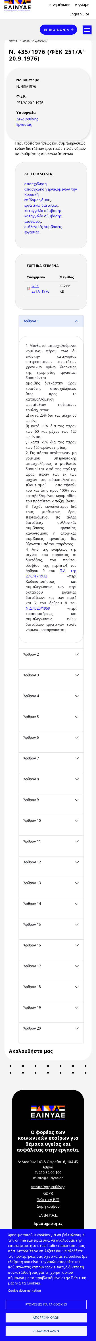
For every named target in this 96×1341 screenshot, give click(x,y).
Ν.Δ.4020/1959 (38, 608)
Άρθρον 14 (32, 903)
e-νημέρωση (59, 4)
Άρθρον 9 (31, 799)
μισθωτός (32, 221)
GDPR (48, 1193)
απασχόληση (35, 183)
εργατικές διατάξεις (41, 205)
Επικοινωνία (56, 29)
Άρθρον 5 (31, 716)
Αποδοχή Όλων (46, 1330)
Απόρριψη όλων (46, 1317)
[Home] (19, 5)
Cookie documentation (24, 1290)
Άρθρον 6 (31, 737)
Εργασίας (24, 124)
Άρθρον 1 (31, 321)
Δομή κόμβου (48, 1206)
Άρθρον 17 (32, 965)
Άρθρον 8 (31, 778)
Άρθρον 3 (31, 675)
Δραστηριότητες (48, 1223)
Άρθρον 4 (31, 695)
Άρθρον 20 (32, 1028)
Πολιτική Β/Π (48, 1199)
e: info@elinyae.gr (48, 1177)
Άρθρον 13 (32, 882)
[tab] (51, 482)
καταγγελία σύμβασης (43, 210)
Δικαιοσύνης (27, 119)
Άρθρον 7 (31, 758)
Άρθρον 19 (32, 1007)
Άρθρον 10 (32, 820)
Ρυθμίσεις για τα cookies (46, 1304)
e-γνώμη (82, 4)
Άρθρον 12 (32, 862)
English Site (79, 14)
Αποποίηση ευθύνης (48, 1186)
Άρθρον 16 (32, 945)
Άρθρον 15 (32, 924)
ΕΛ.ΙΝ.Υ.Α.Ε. (48, 1215)
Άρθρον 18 (32, 986)
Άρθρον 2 (31, 654)
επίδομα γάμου (37, 199)
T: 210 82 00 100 (48, 1172)
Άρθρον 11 (32, 841)
